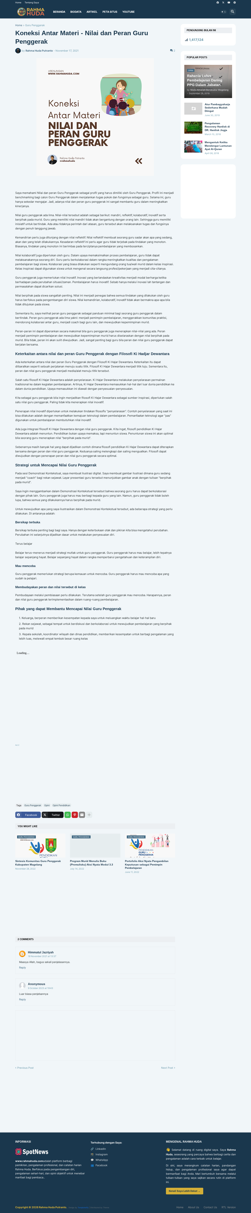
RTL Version (229, 1207)
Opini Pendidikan (61, 805)
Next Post (167, 1067)
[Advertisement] (95, 773)
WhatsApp (99, 1159)
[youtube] (229, 2)
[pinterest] (235, 2)
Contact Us (210, 1207)
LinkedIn (98, 1148)
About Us (193, 1207)
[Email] (82, 815)
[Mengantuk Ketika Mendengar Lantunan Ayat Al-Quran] (193, 147)
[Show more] (89, 815)
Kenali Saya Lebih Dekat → (184, 1190)
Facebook (99, 1165)
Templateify (83, 1207)
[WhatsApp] (67, 815)
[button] (223, 12)
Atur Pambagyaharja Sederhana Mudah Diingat (217, 107)
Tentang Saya (32, 2)
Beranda (59, 11)
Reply (22, 967)
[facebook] (218, 2)
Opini (47, 805)
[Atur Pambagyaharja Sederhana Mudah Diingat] (193, 109)
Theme (106, 1207)
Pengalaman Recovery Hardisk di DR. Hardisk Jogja (217, 126)
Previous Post (25, 1067)
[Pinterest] (75, 815)
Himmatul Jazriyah (41, 952)
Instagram (99, 1154)
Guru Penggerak (35, 25)
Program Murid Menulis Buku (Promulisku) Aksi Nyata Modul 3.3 (91, 863)
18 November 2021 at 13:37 (42, 956)
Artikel (92, 11)
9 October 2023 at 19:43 (40, 988)
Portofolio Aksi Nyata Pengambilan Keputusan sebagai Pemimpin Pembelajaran (146, 864)
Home (18, 2)
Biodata (75, 11)
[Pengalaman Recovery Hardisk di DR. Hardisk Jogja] (193, 128)
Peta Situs (110, 11)
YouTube (128, 11)
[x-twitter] (223, 2)
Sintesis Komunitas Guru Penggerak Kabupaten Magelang (38, 863)
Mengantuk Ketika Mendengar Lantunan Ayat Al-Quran (218, 145)
